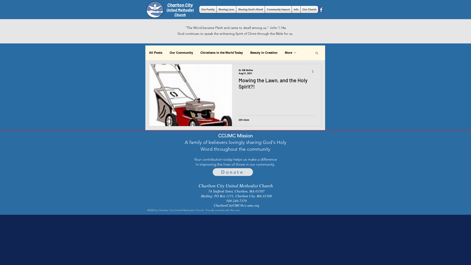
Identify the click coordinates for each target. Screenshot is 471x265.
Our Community (181, 52)
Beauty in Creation (263, 52)
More (288, 52)
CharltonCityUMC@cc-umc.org (236, 205)
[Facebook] (320, 9)
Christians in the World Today (221, 52)
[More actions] (314, 71)
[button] (207, 9)
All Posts (155, 52)
